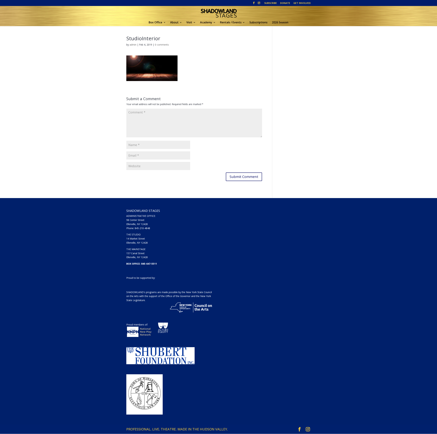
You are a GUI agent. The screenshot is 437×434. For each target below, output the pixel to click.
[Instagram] (259, 4)
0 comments (162, 44)
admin (133, 44)
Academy (206, 22)
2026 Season (280, 22)
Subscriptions (258, 22)
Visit (189, 22)
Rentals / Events (231, 22)
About (174, 22)
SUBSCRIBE (270, 3)
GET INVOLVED (302, 3)
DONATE (285, 3)
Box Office (155, 22)
